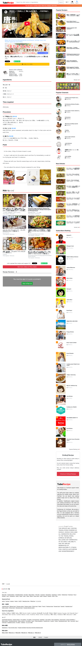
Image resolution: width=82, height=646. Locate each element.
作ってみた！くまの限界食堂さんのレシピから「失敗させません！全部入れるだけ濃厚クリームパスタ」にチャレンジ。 (73, 169)
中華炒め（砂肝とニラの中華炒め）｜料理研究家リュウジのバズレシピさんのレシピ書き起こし (39, 231)
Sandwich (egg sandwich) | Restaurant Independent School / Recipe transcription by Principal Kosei (39, 209)
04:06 (11, 136)
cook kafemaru (68, 143)
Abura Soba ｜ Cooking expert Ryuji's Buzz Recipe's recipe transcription (73, 48)
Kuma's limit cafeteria (15, 69)
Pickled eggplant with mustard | (72, 28)
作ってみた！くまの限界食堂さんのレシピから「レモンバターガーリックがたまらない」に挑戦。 (73, 216)
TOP (3, 583)
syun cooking (68, 156)
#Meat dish (8, 40)
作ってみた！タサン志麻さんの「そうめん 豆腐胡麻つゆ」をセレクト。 (73, 187)
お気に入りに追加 (28, 64)
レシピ (8, 583)
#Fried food (14, 40)
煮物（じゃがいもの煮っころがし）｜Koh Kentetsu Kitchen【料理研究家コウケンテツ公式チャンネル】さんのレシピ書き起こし (73, 41)
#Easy (21, 41)
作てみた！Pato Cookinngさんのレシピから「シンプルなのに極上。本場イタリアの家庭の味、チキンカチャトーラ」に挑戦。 (73, 181)
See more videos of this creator (27, 267)
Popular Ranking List (74, 449)
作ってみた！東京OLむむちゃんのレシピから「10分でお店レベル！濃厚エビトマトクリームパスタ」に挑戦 (73, 210)
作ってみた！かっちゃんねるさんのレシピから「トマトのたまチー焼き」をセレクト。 (73, 198)
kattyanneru (68, 117)
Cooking (67, 130)
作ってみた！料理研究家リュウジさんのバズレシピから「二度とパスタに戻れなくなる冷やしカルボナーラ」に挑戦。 (73, 204)
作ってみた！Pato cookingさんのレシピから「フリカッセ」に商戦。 (73, 175)
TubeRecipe (6, 644)
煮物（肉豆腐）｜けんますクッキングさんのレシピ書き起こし (14, 252)
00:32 (15, 116)
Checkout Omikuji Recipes (68, 474)
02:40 (14, 128)
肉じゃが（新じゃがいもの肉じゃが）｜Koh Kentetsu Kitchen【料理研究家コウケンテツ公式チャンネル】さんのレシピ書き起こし (39, 252)
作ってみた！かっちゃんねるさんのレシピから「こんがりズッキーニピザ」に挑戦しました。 (73, 222)
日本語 (40, 637)
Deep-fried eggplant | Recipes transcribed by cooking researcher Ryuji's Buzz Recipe (73, 61)
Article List (77, 227)
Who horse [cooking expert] (71, 123)
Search (61, 2)
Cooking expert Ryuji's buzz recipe (71, 97)
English (46, 637)
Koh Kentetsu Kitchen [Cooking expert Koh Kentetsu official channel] (72, 104)
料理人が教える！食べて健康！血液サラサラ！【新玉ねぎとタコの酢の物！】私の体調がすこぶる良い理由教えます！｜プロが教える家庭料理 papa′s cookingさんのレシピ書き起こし (14, 209)
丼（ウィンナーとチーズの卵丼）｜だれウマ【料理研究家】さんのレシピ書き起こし (73, 35)
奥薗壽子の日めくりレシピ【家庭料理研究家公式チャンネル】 (72, 149)
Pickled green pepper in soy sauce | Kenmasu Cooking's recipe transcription (73, 55)
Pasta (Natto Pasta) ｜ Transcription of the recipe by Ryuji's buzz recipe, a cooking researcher (73, 22)
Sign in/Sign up (27, 283)
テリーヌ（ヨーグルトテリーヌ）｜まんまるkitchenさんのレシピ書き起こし (14, 230)
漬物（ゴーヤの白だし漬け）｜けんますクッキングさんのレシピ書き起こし (73, 74)
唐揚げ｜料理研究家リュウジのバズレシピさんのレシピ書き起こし (73, 15)
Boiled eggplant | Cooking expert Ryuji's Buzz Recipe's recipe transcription (73, 68)
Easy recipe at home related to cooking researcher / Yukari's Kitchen (72, 110)
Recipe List (77, 79)
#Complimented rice (23, 40)
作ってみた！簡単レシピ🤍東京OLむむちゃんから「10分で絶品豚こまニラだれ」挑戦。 (73, 193)
